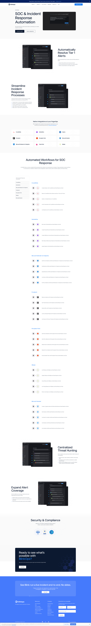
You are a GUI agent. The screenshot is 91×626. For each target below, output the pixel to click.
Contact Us (49, 609)
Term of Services (73, 621)
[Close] (89, 624)
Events (36, 612)
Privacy (69, 621)
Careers (49, 607)
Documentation (37, 603)
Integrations (49, 4)
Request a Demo (78, 4)
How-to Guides (37, 606)
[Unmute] (71, 29)
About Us (49, 605)
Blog (36, 605)
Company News (38, 610)
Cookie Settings (66, 624)
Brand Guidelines (51, 612)
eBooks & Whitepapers (39, 609)
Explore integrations (30, 31)
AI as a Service (44, 4)
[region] (45, 624)
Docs (59, 4)
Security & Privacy (51, 614)
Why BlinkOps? (50, 603)
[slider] (58, 29)
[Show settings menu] (73, 29)
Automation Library (38, 613)
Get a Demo (22, 567)
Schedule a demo (20, 31)
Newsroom (49, 613)
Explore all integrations (52, 125)
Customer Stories (38, 607)
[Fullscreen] (75, 29)
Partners (49, 606)
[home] (11, 4)
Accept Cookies (73, 624)
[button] (33, 4)
